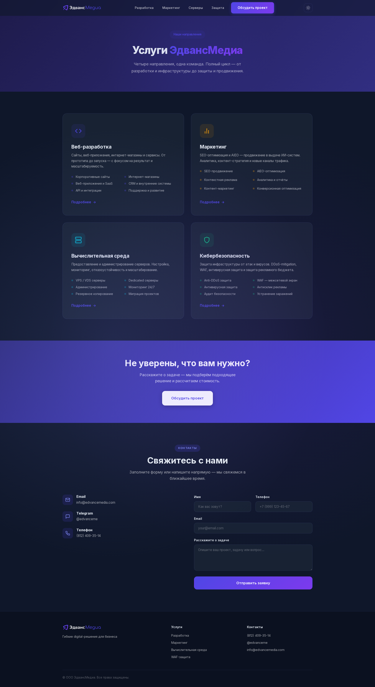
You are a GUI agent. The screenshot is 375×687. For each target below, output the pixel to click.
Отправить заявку (253, 583)
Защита (218, 8)
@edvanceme (87, 519)
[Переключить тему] (308, 7)
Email (198, 518)
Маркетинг (171, 8)
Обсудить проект (253, 8)
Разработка (144, 8)
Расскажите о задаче (211, 540)
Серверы (196, 8)
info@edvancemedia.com (95, 502)
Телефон (262, 497)
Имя (197, 497)
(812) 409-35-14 (88, 536)
